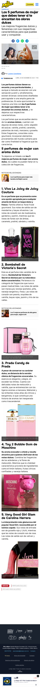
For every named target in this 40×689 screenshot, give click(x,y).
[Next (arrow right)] (4, 68)
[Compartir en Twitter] (17, 41)
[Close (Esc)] (2, 66)
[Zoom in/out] (8, 66)
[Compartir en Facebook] (13, 41)
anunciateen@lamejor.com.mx (21, 651)
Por (13, 73)
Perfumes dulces (19, 586)
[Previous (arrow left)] (2, 68)
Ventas (8, 655)
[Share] (4, 66)
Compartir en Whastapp (22, 41)
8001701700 (8, 651)
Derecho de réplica (29, 660)
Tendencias (8, 78)
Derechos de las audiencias (12, 660)
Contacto (32, 651)
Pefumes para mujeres (11, 589)
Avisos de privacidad (19, 655)
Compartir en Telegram (27, 41)
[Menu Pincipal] (36, 4)
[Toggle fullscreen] (6, 66)
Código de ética (19, 665)
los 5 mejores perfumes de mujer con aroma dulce (20, 159)
